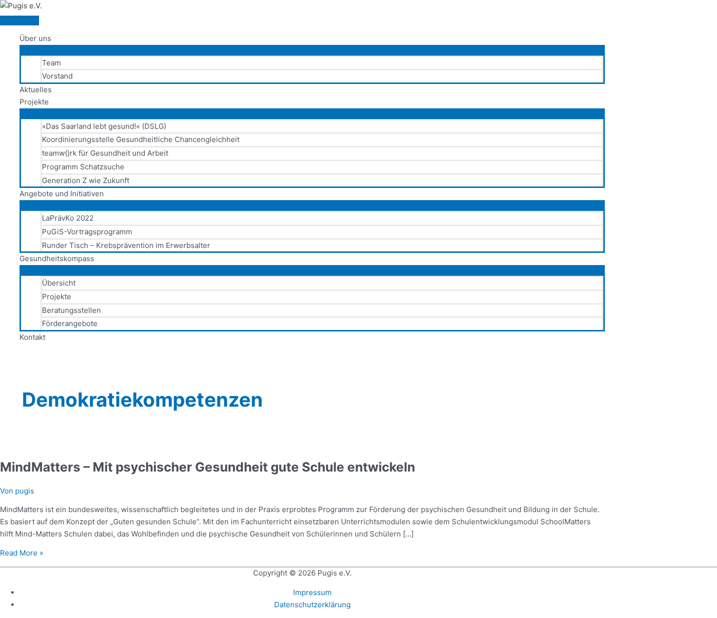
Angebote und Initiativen (62, 193)
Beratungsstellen (71, 310)
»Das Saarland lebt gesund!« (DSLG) (104, 126)
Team (51, 62)
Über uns (35, 38)
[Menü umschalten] (312, 50)
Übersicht (59, 283)
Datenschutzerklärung (312, 604)
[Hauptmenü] (19, 20)
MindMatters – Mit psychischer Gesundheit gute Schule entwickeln (207, 466)
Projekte (34, 101)
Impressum (312, 592)
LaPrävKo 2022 (68, 218)
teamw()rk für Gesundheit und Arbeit (105, 153)
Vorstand (57, 76)
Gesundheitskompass (57, 258)
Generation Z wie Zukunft (85, 180)
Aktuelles (36, 89)
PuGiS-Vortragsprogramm (87, 231)
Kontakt (32, 337)
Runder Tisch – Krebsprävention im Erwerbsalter (126, 245)
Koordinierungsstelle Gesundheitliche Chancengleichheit (140, 139)
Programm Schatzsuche (83, 166)
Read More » (21, 552)
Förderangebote (70, 323)
